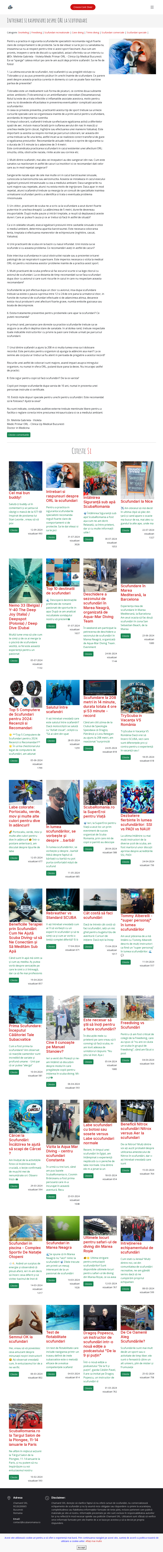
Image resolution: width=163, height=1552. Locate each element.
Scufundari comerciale (113, 32)
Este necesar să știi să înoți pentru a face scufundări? (99, 1024)
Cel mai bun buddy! (19, 495)
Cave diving (78, 32)
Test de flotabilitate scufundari (56, 1337)
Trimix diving (92, 32)
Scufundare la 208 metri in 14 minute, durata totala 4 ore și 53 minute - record (100, 706)
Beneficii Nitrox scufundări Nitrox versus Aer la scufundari (136, 1131)
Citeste (14, 530)
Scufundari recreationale (56, 32)
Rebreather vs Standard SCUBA (61, 915)
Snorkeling (23, 32)
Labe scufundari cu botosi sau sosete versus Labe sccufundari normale (98, 1134)
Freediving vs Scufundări (132, 1025)
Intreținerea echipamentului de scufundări (137, 1247)
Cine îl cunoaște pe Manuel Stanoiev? (60, 1047)
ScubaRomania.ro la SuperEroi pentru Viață (99, 811)
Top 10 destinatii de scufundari (60, 590)
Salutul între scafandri (57, 709)
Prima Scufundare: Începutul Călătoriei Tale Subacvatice (25, 1033)
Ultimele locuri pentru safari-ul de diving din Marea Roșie (100, 1244)
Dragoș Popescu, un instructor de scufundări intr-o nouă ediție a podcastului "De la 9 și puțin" (99, 1344)
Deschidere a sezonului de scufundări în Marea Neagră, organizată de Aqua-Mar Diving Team (98, 607)
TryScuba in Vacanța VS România (131, 720)
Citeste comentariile (18, 434)
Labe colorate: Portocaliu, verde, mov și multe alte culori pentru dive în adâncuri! (24, 816)
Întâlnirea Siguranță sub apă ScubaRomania (99, 502)
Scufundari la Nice (137, 501)
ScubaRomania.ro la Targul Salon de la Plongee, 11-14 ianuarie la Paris (24, 1438)
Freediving (36, 32)
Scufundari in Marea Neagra (59, 1245)
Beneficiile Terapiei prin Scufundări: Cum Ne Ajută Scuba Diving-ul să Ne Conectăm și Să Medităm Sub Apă (25, 937)
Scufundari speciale (137, 32)
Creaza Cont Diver (83, 7)
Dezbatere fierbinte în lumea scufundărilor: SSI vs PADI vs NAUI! (136, 822)
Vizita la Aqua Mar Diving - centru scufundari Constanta (62, 1153)
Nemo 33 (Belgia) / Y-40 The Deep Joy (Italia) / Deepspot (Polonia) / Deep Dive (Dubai (25, 616)
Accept (81, 1547)
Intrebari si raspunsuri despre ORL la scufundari (62, 496)
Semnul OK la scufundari (21, 1339)
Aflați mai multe (94, 1541)
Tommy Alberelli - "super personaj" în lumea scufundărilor (136, 922)
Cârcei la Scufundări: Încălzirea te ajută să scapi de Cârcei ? (25, 1144)
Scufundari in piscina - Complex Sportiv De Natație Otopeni (25, 1250)
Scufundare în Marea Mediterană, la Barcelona (133, 593)
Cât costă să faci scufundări (98, 915)
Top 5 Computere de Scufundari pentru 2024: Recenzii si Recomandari (24, 718)
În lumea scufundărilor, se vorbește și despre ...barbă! (61, 833)
